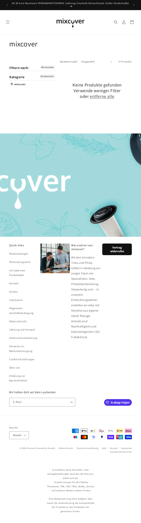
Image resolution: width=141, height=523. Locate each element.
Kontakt (14, 283)
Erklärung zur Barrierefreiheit (18, 378)
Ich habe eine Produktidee (17, 273)
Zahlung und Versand (22, 329)
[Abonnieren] (71, 402)
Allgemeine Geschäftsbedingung (21, 311)
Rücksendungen (18, 253)
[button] (8, 22)
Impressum (16, 300)
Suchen (13, 291)
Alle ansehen (47, 67)
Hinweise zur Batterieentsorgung (20, 348)
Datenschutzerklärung (88, 448)
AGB (104, 448)
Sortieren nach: (69, 61)
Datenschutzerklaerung (23, 338)
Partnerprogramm (20, 262)
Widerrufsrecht (18, 321)
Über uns (14, 367)
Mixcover (31, 448)
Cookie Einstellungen (22, 359)
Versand (114, 448)
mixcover (20, 84)
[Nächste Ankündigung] (134, 5)
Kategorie (16, 77)
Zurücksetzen (47, 76)
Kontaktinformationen (121, 452)
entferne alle (102, 96)
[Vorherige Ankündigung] (7, 5)
